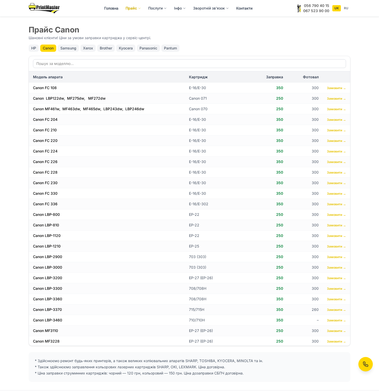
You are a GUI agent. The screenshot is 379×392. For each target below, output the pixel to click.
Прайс (131, 8)
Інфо (178, 8)
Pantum (170, 48)
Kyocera (126, 48)
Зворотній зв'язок (209, 8)
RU (346, 8)
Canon (48, 48)
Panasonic (148, 48)
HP (33, 48)
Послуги (155, 8)
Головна (111, 8)
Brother (106, 48)
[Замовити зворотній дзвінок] (365, 364)
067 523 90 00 (316, 10)
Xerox (88, 48)
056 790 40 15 (316, 5)
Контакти (244, 8)
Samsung (68, 48)
